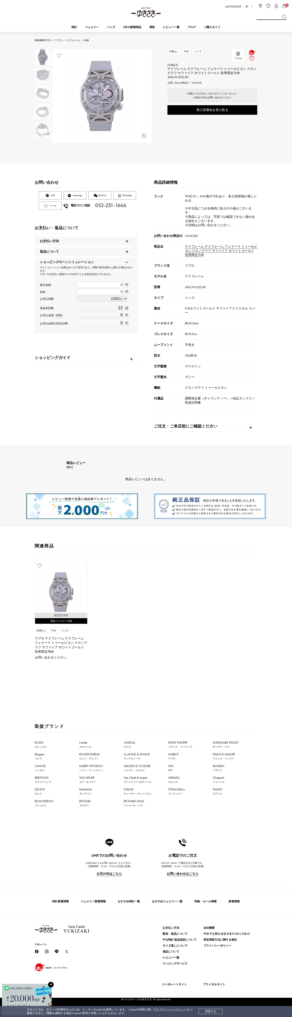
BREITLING (43, 779)
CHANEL (40, 768)
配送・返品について (175, 933)
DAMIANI (85, 791)
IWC (171, 768)
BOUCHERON (44, 803)
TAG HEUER (87, 779)
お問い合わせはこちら (183, 873)
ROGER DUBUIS (89, 756)
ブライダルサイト (214, 984)
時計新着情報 (60, 901)
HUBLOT (173, 756)
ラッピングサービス (175, 963)
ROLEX (41, 744)
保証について (171, 951)
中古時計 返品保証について (180, 939)
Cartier (85, 744)
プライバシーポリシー (173, 1009)
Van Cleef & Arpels (138, 779)
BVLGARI (85, 803)
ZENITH (40, 791)
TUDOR (138, 791)
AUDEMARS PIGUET (226, 744)
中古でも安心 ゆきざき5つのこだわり (227, 933)
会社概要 (209, 927)
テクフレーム (73, 40)
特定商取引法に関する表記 (220, 939)
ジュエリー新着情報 (93, 901)
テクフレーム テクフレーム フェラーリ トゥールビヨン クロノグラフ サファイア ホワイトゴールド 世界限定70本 (221, 251)
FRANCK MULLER (224, 756)
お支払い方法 (171, 927)
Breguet (39, 756)
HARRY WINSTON (91, 768)
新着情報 (234, 901)
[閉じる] (51, 984)
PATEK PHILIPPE (180, 744)
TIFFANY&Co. (176, 791)
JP (246, 6)
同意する (210, 1011)
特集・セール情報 (205, 901)
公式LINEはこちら (109, 873)
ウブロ (58, 40)
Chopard (219, 779)
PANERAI (218, 768)
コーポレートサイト (174, 984)
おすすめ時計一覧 (129, 901)
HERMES (174, 779)
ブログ (192, 27)
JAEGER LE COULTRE (137, 768)
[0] (284, 6)
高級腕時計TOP (43, 40)
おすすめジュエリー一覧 (167, 901)
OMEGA (129, 744)
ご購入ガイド (212, 27)
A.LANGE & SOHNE (137, 756)
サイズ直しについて (175, 945)
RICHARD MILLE (134, 803)
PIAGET (217, 791)
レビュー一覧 (171, 957)
